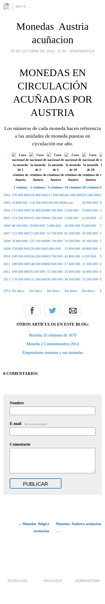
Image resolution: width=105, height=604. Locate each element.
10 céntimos (73, 187)
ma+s (21, 6)
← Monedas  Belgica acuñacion (33, 527)
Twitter (52, 310)
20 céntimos (90, 187)
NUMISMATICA (82, 51)
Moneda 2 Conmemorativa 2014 (53, 344)
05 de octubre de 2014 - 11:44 (38, 51)
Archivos (52, 581)
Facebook (32, 310)
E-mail (29, 423)
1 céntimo (21, 187)
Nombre (17, 403)
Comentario (20, 444)
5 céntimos (55, 187)
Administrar (87, 581)
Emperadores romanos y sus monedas (52, 352)
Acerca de (17, 581)
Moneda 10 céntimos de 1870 (52, 335)
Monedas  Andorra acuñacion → (78, 527)
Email (73, 310)
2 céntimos (38, 187)
